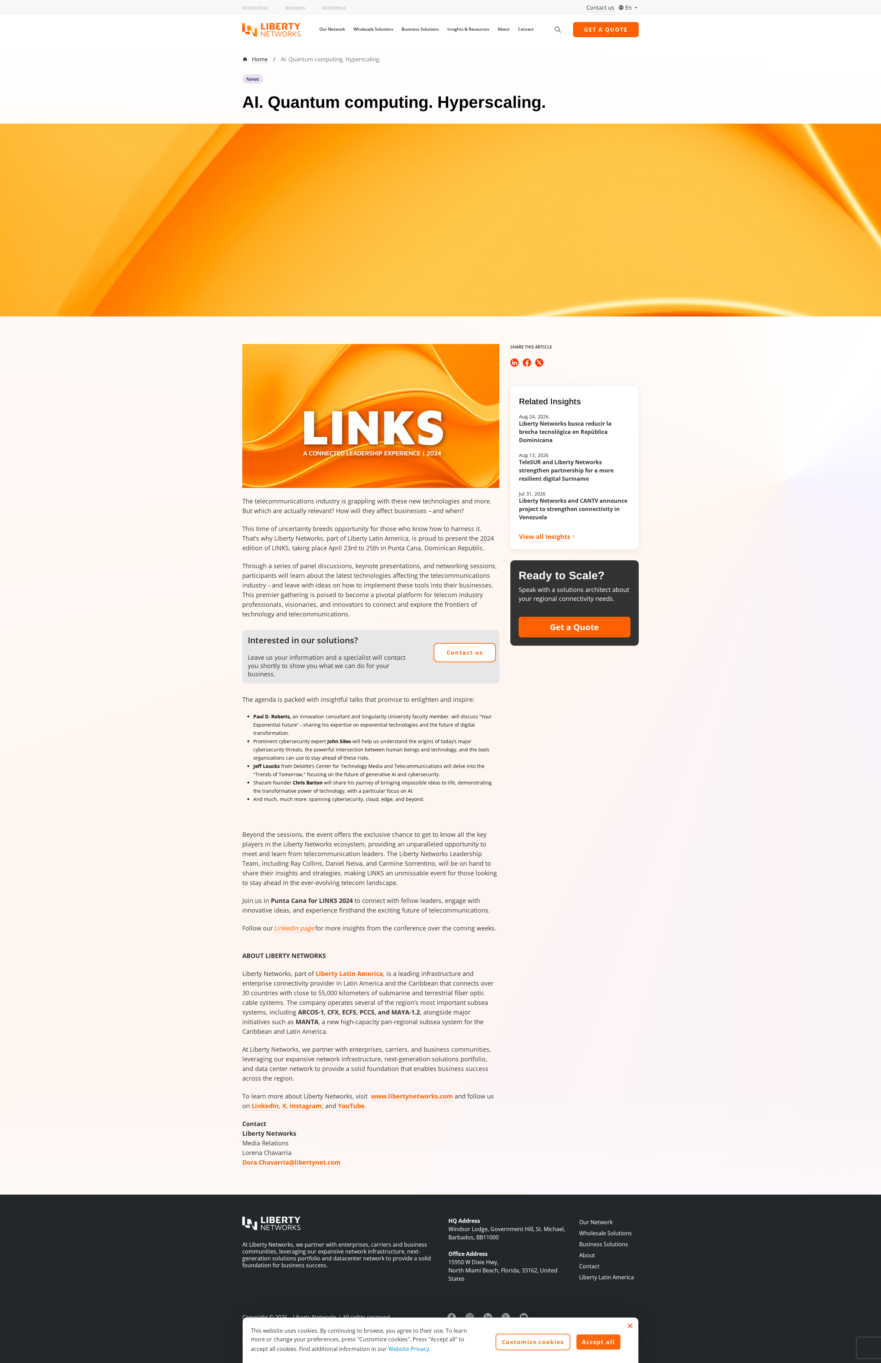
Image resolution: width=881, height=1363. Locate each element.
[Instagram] (470, 1317)
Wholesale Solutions (373, 29)
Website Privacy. (409, 1349)
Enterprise (334, 8)
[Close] (630, 1326)
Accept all (598, 1342)
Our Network (332, 29)
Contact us (600, 7)
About (504, 29)
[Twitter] (506, 1317)
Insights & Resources (468, 29)
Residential (255, 8)
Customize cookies (533, 1342)
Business (295, 8)
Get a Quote (574, 627)
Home (260, 59)
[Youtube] (524, 1317)
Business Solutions (420, 29)
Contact (526, 29)
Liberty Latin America (606, 1277)
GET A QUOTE (606, 29)
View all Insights (544, 536)
